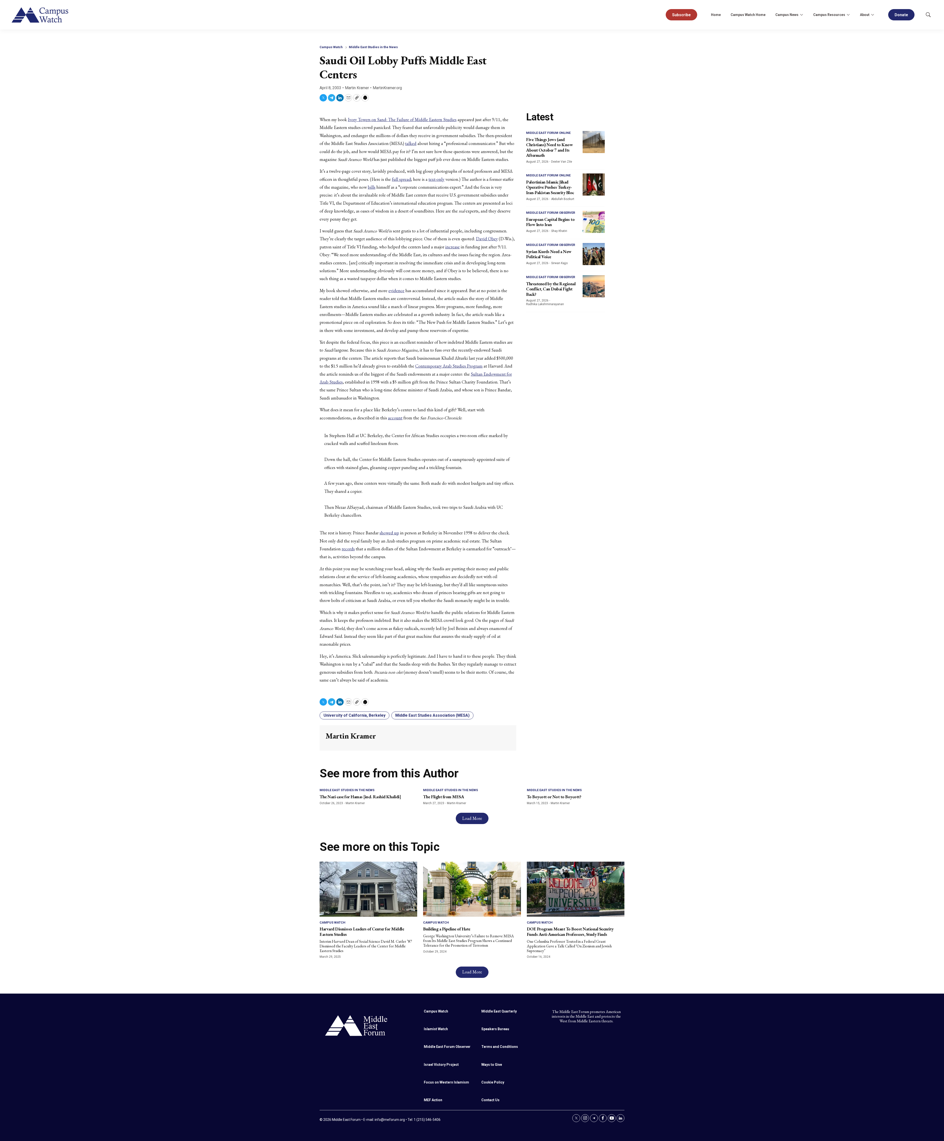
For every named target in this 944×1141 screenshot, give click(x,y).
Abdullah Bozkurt (562, 199)
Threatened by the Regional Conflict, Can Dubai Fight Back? (550, 289)
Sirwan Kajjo (559, 263)
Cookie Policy (492, 1082)
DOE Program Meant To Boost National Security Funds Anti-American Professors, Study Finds (570, 931)
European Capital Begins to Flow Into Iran (550, 222)
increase (452, 247)
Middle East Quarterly (499, 1011)
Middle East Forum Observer (550, 212)
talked (410, 143)
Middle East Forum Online (548, 133)
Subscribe (681, 15)
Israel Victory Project (441, 1065)
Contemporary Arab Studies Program (449, 366)
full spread (401, 179)
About (865, 15)
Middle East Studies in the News (373, 47)
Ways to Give (491, 1065)
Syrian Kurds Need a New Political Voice (549, 254)
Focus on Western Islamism (446, 1082)
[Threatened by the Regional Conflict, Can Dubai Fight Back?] (594, 286)
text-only (436, 179)
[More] (801, 15)
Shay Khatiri (559, 231)
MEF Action (433, 1100)
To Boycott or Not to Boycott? (554, 796)
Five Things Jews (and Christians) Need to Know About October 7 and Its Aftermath (549, 147)
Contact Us (490, 1100)
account (395, 418)
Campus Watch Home (748, 15)
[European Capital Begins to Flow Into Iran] (594, 222)
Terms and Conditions (499, 1047)
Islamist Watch (436, 1029)
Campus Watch (331, 47)
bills (371, 187)
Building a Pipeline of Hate (446, 929)
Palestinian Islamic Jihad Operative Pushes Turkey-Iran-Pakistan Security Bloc (550, 187)
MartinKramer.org (387, 88)
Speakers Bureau (495, 1029)
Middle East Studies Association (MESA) (432, 715)
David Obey (487, 239)
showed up (389, 533)
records (348, 549)
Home (716, 15)
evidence (396, 290)
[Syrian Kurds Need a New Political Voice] (594, 254)
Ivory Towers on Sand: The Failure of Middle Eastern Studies (402, 119)
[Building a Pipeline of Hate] (472, 889)
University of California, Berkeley (354, 715)
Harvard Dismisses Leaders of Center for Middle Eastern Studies (362, 931)
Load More (472, 818)
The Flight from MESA (443, 796)
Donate (901, 15)
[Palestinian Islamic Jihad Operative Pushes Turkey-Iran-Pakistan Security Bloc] (594, 184)
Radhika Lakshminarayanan (545, 304)
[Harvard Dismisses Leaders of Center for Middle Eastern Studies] (368, 889)
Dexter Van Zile (561, 161)
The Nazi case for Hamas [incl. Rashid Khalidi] (360, 796)
